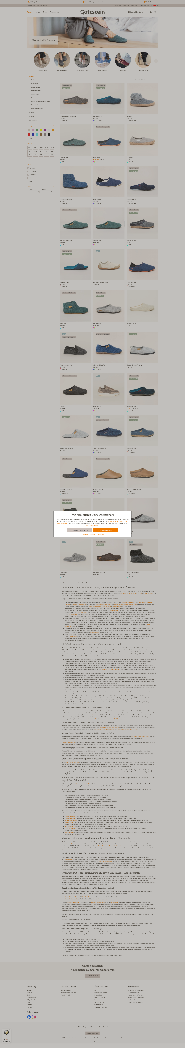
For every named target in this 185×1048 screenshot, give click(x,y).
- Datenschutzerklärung (88, 534)
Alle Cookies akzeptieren (105, 530)
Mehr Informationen (92, 525)
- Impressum (100, 534)
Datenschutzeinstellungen (80, 530)
